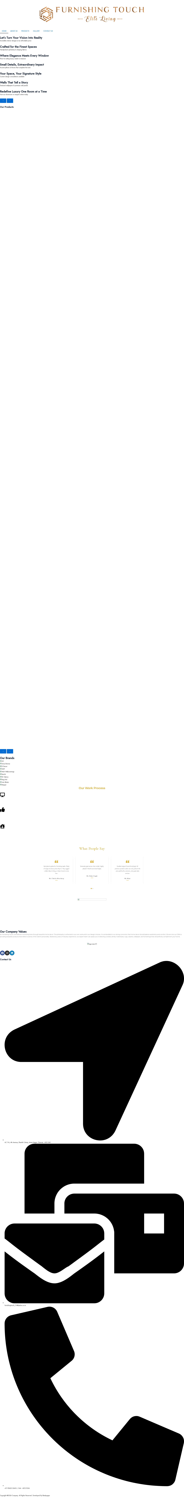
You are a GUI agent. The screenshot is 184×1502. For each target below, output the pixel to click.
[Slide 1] (91, 888)
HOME (4, 31)
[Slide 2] (92, 888)
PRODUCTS (25, 31)
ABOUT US (13, 31)
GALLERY (36, 31)
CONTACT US (48, 31)
